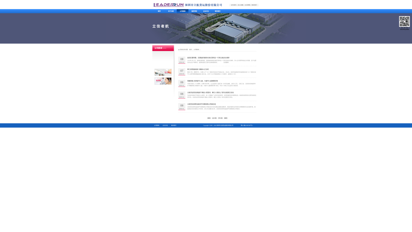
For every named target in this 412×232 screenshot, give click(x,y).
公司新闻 (196, 49)
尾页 (225, 118)
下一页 (220, 118)
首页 (159, 11)
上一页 (214, 118)
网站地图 (250, 129)
